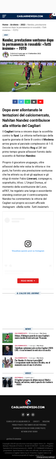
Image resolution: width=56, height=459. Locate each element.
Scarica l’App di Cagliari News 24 (18, 421)
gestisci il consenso (14, 438)
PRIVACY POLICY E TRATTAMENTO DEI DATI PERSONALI (29, 425)
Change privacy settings (45, 457)
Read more (27, 281)
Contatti (36, 421)
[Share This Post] (28, 102)
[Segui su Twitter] (28, 415)
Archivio (14, 24)
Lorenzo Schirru (19, 55)
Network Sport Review (29, 431)
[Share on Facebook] (15, 102)
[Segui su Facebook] (23, 415)
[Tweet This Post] (21, 102)
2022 (23, 24)
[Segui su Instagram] (33, 415)
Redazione (46, 421)
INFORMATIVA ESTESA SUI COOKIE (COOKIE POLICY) (29, 428)
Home (5, 24)
